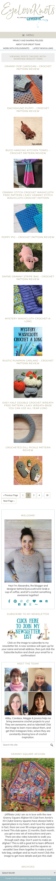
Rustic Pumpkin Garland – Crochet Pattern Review (28, 362)
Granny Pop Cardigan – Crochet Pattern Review (28, 67)
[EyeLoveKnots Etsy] (30, 604)
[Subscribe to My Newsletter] (28, 629)
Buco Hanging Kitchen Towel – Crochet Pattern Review (28, 151)
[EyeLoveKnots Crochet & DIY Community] (47, 601)
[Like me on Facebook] (9, 601)
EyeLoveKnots (28, 15)
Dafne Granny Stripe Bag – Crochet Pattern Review (28, 278)
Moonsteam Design (44, 878)
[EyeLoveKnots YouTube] (40, 601)
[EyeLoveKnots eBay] (36, 604)
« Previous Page (10, 495)
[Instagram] (21, 601)
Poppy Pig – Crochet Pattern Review (28, 237)
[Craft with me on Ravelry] (27, 601)
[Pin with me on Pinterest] (15, 601)
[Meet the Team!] (28, 691)
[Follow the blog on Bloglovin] (34, 601)
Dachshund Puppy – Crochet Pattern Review (28, 109)
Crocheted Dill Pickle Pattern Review (28, 449)
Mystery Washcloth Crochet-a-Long (28, 320)
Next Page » (8, 501)
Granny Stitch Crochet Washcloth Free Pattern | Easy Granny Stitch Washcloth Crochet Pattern (28, 195)
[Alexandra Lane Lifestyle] (25, 604)
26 (47, 495)
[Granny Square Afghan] (28, 784)
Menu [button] (30, 35)
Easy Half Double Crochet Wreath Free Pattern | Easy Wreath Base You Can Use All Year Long (28, 405)
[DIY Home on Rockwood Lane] (19, 604)
